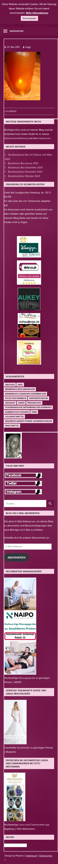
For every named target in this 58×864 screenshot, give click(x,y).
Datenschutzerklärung (16, 138)
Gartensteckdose (38, 398)
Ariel (20, 384)
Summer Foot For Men (17, 412)
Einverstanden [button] (29, 18)
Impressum (45, 138)
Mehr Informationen (37, 12)
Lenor (21, 403)
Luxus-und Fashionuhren (32, 824)
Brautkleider (24, 747)
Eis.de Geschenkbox (15, 398)
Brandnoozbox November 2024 (25, 171)
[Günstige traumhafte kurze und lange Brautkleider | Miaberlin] (15, 743)
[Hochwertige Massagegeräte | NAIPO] (20, 673)
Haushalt (10, 403)
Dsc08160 (10, 111)
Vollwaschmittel (14, 416)
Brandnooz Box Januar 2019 (20, 389)
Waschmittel (12, 425)
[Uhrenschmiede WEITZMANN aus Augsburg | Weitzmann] (14, 820)
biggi (28, 47)
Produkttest (34, 403)
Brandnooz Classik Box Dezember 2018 (25, 394)
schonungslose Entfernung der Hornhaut (28, 407)
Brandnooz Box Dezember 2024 (25, 167)
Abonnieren (17, 557)
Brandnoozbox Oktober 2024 (24, 176)
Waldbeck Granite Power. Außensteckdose (28, 421)
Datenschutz (45, 855)
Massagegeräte (27, 677)
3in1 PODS (10, 384)
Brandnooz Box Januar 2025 (23, 163)
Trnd (34, 412)
